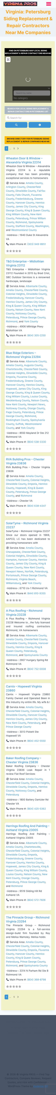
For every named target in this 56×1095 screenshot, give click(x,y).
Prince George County (32, 317)
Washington (42, 226)
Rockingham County (17, 420)
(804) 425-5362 (36, 808)
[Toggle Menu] (49, 4)
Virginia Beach (27, 579)
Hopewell (11, 388)
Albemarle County (36, 286)
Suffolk (20, 424)
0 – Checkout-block (39, 1022)
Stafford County (25, 226)
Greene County (33, 380)
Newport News (36, 404)
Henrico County (15, 301)
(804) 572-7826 (36, 900)
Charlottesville (14, 369)
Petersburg (22, 218)
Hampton (11, 559)
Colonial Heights (15, 294)
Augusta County (33, 365)
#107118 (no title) (15, 1022)
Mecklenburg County (18, 400)
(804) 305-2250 (36, 335)
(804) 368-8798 (36, 979)
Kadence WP (40, 1086)
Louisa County (38, 396)
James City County (26, 206)
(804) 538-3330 (36, 441)
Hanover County (25, 202)
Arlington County (15, 187)
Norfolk (29, 571)
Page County (13, 412)
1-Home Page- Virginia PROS (28, 1027)
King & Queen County (37, 210)
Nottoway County (25, 313)
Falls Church (23, 194)
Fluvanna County (26, 376)
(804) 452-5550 (36, 740)
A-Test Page (41, 1032)
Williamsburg (13, 583)
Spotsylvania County (36, 655)
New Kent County (16, 404)
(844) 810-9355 (36, 593)
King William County (17, 214)
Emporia (10, 376)
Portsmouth (13, 575)
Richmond (21, 222)
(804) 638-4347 (36, 505)
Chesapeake (13, 551)
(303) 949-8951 (36, 244)
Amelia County (34, 183)
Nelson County (24, 309)
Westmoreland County (24, 230)
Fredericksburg (24, 198)
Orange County (36, 408)
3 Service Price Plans (19, 1032)
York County (31, 321)
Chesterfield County (35, 290)
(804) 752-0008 (36, 669)
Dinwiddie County (26, 190)
